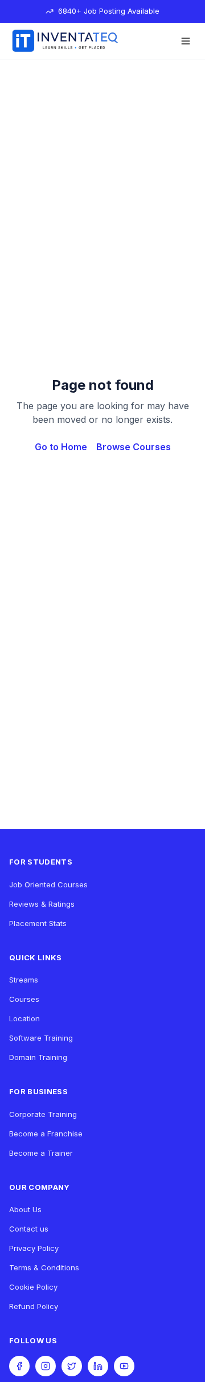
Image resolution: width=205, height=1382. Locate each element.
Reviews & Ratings (42, 903)
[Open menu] (185, 41)
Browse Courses (133, 446)
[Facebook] (19, 1366)
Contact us (28, 1228)
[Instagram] (45, 1366)
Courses (24, 999)
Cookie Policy (33, 1286)
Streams (23, 979)
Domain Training (38, 1057)
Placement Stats (38, 923)
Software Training (41, 1037)
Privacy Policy (34, 1248)
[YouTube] (124, 1366)
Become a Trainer (41, 1152)
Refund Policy (33, 1306)
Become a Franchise (46, 1133)
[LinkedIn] (98, 1366)
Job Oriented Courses (48, 884)
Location (24, 1018)
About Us (25, 1209)
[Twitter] (72, 1366)
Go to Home (61, 446)
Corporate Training (43, 1114)
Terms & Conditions (44, 1267)
